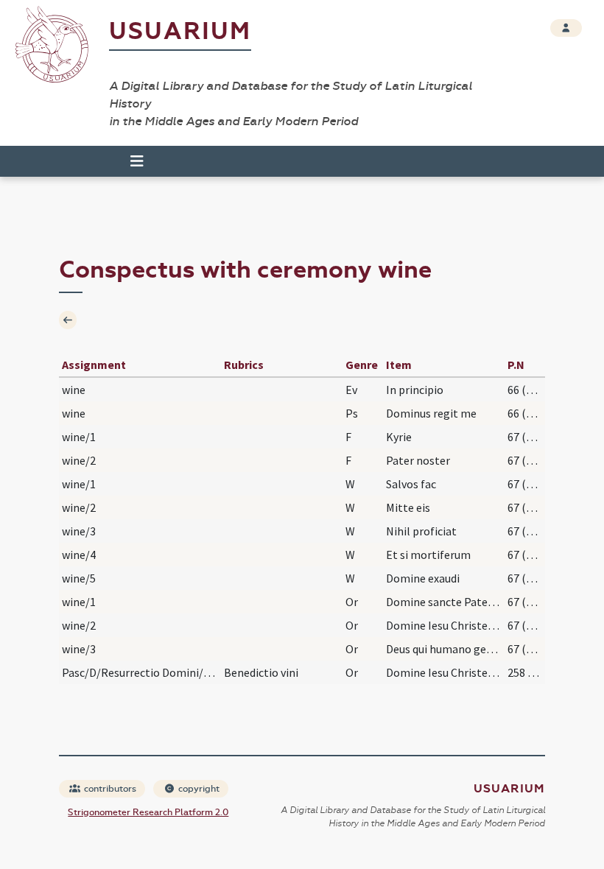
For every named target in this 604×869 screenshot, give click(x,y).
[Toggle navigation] (130, 161)
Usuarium (180, 31)
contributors (109, 789)
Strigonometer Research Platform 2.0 (148, 812)
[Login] (566, 28)
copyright (198, 789)
